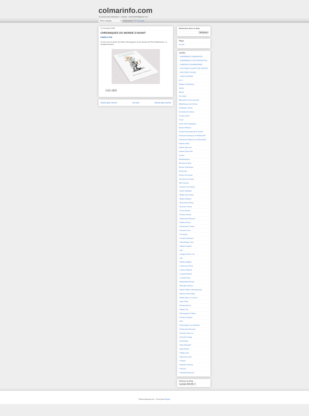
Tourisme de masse (186, 179)
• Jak (181, 258)
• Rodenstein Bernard (187, 329)
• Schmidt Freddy (185, 337)
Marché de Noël (185, 163)
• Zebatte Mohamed (186, 373)
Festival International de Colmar (191, 132)
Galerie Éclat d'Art (186, 151)
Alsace (181, 92)
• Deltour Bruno (185, 222)
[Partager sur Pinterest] (116, 90)
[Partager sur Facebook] (113, 90)
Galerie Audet (184, 143)
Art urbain (182, 96)
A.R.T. (181, 80)
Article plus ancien (162, 103)
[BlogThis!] (109, 90)
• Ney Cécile (183, 301)
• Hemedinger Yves (186, 242)
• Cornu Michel (184, 211)
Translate (140, 21)
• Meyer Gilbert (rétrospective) (190, 290)
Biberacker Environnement (189, 100)
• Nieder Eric (183, 309)
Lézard (181, 155)
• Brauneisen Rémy (186, 203)
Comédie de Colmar (186, 112)
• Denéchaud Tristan (186, 226)
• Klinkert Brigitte (185, 262)
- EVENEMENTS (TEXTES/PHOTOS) (193, 60)
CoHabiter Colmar (186, 108)
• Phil (181, 321)
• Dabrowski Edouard (187, 219)
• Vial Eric (182, 369)
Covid (181, 120)
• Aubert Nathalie (185, 191)
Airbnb (181, 88)
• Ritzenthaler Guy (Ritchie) (189, 325)
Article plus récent (108, 103)
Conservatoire (184, 116)
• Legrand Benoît (185, 274)
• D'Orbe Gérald (185, 215)
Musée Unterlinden (186, 167)
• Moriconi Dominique (187, 294)
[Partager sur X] (111, 90)
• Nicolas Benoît (185, 305)
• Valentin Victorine (186, 365)
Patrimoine (183, 171)
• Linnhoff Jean (184, 278)
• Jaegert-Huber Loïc (187, 254)
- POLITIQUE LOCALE (187, 72)
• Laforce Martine (185, 270)
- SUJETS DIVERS (186, 76)
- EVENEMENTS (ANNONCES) (191, 56)
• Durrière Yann (185, 230)
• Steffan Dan (184, 353)
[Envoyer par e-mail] (106, 90)
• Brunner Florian (185, 207)
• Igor (181, 250)
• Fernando (183, 234)
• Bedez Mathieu (185, 199)
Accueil (135, 103)
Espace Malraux (185, 128)
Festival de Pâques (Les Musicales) (192, 139)
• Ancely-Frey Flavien (187, 187)
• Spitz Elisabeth (185, 345)
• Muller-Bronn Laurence (188, 298)
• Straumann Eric (185, 357)
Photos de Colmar (186, 175)
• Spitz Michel (184, 349)
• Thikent (182, 361)
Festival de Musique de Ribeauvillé (192, 135)
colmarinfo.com (125, 10)
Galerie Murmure (185, 147)
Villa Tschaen (184, 183)
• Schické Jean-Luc (186, 333)
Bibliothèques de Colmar (188, 104)
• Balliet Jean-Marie (186, 195)
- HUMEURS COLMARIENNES (190, 64)
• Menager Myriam (186, 286)
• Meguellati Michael (186, 282)
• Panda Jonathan (186, 317)
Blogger (167, 399)
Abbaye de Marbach (186, 84)
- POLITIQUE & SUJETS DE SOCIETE (193, 68)
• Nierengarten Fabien (187, 313)
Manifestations (184, 159)
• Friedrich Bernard (186, 238)
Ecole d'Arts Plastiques (187, 124)
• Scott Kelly (183, 341)
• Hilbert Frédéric (185, 246)
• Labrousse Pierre (186, 266)
